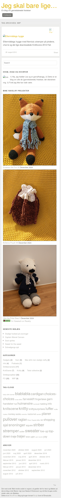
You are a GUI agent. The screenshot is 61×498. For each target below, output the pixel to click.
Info (4, 363)
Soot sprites (10, 340)
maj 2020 (17, 453)
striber (38, 424)
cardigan (37, 393)
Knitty (19, 370)
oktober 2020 (23, 449)
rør (41, 419)
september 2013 (9, 463)
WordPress (13, 495)
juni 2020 (6, 453)
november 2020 (9, 449)
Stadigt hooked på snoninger (16, 333)
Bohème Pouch (9, 242)
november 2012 (9, 470)
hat (15, 403)
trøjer (21, 436)
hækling (43, 403)
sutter (22, 431)
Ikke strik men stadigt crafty (36, 360)
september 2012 (38, 470)
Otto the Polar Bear (11, 318)
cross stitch (18, 399)
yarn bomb (39, 437)
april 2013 (33, 463)
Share (56, 52)
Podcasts (15, 363)
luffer (49, 408)
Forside (7, 15)
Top (54, 485)
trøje (13, 436)
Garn (17, 360)
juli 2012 (19, 473)
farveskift (29, 399)
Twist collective (33, 370)
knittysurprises (37, 409)
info (50, 403)
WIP (14, 378)
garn (49, 399)
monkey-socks (14, 413)
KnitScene (7, 370)
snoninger (17, 424)
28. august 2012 (11, 52)
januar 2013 (21, 466)
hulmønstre (25, 403)
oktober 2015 (44, 456)
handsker (8, 403)
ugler (32, 436)
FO (4, 378)
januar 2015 (21, 460)
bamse (12, 394)
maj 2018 (22, 456)
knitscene (10, 408)
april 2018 (33, 456)
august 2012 (8, 473)
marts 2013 (44, 463)
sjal (5, 424)
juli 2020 (47, 449)
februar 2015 (8, 460)
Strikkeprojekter (9, 374)
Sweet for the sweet (13, 344)
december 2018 (40, 453)
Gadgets (6, 360)
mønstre (24, 414)
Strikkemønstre (9, 366)
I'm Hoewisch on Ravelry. (20, 321)
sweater (32, 430)
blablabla (22, 393)
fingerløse (40, 399)
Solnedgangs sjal (12, 347)
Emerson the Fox (10, 167)
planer (46, 413)
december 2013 (34, 460)
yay (45, 436)
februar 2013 (8, 466)
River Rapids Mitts (34, 420)
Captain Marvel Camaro (14, 337)
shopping (49, 419)
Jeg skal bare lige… (29, 5)
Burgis (35, 495)
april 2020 (27, 453)
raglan (22, 419)
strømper (11, 430)
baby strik (6, 394)
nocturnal (32, 413)
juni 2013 (22, 463)
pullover (10, 419)
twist (28, 436)
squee (29, 425)
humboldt (36, 404)
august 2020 (37, 449)
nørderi (38, 414)
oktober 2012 (23, 470)
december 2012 (34, 466)
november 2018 (9, 456)
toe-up (44, 431)
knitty (23, 408)
